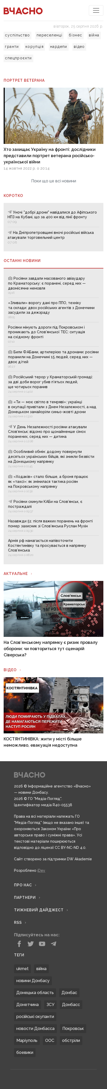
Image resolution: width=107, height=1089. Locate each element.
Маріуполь (26, 1040)
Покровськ (73, 1028)
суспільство (17, 35)
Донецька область (35, 992)
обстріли (71, 1040)
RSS (18, 922)
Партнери (25, 897)
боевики (24, 1052)
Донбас (69, 992)
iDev (41, 870)
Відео (10, 670)
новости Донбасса (35, 1028)
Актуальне (16, 574)
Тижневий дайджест (39, 910)
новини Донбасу (33, 980)
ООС (49, 1040)
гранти (12, 46)
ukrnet (22, 968)
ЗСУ (50, 1004)
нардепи (58, 46)
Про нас (23, 885)
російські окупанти (35, 1016)
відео (79, 46)
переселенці (49, 35)
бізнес (75, 35)
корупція (34, 46)
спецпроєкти (18, 58)
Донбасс (71, 1004)
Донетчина (27, 1004)
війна (94, 35)
